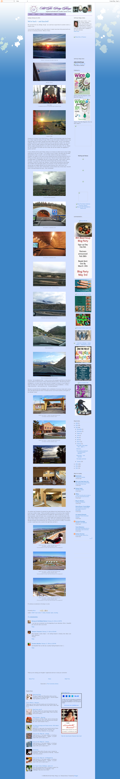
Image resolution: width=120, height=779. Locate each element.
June (78, 435)
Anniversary (35, 749)
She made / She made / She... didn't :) (82, 446)
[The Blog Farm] (65, 692)
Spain (52, 612)
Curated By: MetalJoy (83, 205)
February (79, 443)
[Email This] (41, 610)
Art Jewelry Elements (81, 514)
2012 (77, 466)
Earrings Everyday (80, 521)
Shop (42, 14)
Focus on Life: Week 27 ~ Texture (41, 741)
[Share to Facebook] (45, 610)
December (79, 429)
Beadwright (78, 476)
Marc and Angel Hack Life (82, 481)
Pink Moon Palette (80, 489)
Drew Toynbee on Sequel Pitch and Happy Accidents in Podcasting (82, 509)
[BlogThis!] (42, 610)
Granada (48, 612)
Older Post (67, 678)
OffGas (77, 494)
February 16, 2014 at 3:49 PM (55, 621)
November (79, 431)
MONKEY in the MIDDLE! (81, 522)
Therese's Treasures (37, 631)
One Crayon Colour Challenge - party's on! (43, 766)
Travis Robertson (80, 527)
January (79, 461)
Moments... (79, 448)
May (78, 437)
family (44, 612)
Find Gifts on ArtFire (79, 65)
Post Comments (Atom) (52, 683)
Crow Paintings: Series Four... (82, 535)
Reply (33, 626)
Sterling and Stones (83, 155)
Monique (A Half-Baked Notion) (39, 621)
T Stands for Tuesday (80, 477)
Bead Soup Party (37, 694)
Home (30, 14)
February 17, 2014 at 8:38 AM (49, 631)
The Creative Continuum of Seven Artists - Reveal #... (82, 452)
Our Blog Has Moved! (80, 502)
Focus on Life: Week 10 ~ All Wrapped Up (43, 757)
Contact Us (61, 14)
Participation (49, 14)
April (78, 439)
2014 (77, 427)
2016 (77, 423)
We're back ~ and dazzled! (80, 456)
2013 (77, 464)
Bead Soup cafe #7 (37, 709)
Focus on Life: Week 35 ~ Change (41, 733)
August (79, 433)
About (36, 14)
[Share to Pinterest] (47, 610)
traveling (56, 612)
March (78, 441)
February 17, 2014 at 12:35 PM (48, 643)
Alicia (34, 610)
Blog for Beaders (80, 500)
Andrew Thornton (80, 534)
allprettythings (79, 62)
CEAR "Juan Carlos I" (37, 612)
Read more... (77, 31)
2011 (77, 468)
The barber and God (81, 458)
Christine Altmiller (36, 643)
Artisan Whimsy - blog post (32, 702)
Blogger (76, 775)
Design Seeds (79, 488)
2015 (77, 425)
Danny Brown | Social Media (83, 506)
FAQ (55, 14)
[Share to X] (44, 610)
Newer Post (31, 678)
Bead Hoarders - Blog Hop (39, 717)
